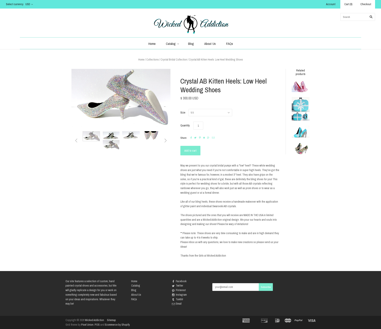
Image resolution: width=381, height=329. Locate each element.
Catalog (171, 43)
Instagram (181, 294)
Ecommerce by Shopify (117, 324)
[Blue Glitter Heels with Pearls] (301, 132)
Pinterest (181, 290)
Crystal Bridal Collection (174, 59)
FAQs (229, 43)
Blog (191, 43)
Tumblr (179, 299)
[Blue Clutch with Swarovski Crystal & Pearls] (301, 108)
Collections (152, 59)
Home (152, 43)
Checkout (365, 4)
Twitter (179, 285)
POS (97, 324)
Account (330, 4)
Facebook (181, 281)
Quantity (185, 125)
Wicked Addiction (94, 320)
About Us (210, 43)
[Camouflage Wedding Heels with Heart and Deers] (301, 148)
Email (179, 303)
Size (182, 112)
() (348, 4)
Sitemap (111, 320)
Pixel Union (87, 324)
